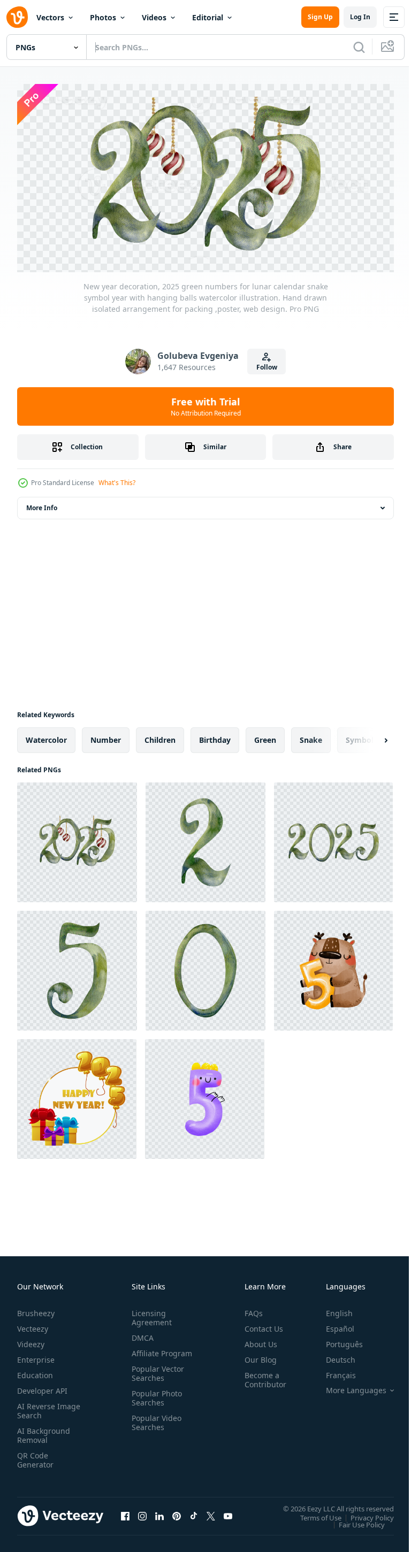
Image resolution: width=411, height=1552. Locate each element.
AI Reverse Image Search (42, 1406)
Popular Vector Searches (156, 1378)
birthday (215, 736)
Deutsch (332, 1355)
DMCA (140, 1333)
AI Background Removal (43, 1431)
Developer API (42, 1386)
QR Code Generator (35, 1455)
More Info (41, 504)
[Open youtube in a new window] (228, 1512)
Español (332, 1324)
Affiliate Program (145, 1353)
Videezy (30, 1340)
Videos (154, 17)
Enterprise (36, 1355)
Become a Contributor (261, 1375)
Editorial (207, 17)
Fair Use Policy (354, 1520)
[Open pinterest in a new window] (176, 1512)
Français (333, 1371)
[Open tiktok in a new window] (193, 1512)
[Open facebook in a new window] (125, 1512)
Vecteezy (32, 1324)
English (331, 1309)
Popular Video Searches (154, 1427)
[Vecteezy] (17, 17)
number (105, 736)
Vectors (50, 17)
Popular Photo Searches (155, 1402)
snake (311, 736)
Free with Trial (206, 406)
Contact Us (259, 1324)
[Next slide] (369, 736)
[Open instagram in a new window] (142, 1512)
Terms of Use (312, 1513)
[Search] (359, 47)
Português (336, 1340)
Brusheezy (36, 1309)
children (160, 736)
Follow (266, 367)
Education (35, 1371)
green (265, 736)
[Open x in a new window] (211, 1512)
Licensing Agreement (150, 1313)
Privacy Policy (364, 1513)
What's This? (116, 482)
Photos (103, 17)
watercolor (46, 736)
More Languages (348, 1386)
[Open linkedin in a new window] (159, 1512)
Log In (360, 16)
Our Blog (256, 1355)
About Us (256, 1340)
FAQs (249, 1309)
